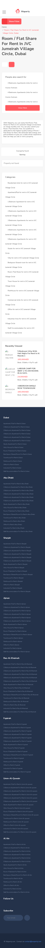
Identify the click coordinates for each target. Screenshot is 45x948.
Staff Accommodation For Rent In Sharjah (16, 591)
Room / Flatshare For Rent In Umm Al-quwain (18, 811)
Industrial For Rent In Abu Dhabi (13, 528)
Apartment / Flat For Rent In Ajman (14, 604)
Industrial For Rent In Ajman (12, 648)
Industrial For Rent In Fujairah (12, 768)
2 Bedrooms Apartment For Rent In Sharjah (17, 551)
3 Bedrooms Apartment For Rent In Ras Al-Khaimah (20, 674)
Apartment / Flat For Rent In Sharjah (14, 544)
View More (22, 108)
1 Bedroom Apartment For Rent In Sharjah (16, 547)
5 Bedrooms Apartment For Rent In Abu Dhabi (18, 501)
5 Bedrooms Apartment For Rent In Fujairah (17, 741)
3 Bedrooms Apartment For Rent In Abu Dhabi (18, 494)
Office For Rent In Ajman (11, 645)
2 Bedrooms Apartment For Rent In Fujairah (17, 731)
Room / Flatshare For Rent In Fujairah (15, 751)
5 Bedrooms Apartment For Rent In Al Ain (16, 861)
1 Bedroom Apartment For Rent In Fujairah (17, 728)
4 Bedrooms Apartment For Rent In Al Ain (16, 858)
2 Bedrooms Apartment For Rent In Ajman (17, 611)
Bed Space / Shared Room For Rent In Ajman (17, 635)
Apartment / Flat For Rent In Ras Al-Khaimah (17, 664)
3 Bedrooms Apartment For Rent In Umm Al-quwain (20, 795)
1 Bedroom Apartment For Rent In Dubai (16, 427)
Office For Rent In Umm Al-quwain (14, 825)
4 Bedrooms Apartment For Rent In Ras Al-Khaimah (20, 678)
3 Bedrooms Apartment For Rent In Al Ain (16, 855)
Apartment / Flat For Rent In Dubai (14, 423)
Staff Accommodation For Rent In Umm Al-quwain (19, 832)
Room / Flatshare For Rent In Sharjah (15, 571)
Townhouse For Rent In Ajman (13, 638)
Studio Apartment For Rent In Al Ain (15, 865)
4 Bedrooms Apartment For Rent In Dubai (16, 437)
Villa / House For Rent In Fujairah (14, 748)
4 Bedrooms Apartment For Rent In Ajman (17, 618)
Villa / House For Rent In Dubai (13, 447)
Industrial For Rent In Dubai (12, 468)
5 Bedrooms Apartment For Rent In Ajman (17, 621)
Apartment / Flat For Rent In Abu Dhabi (16, 484)
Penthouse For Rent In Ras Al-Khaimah (15, 701)
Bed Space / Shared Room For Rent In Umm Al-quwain (21, 815)
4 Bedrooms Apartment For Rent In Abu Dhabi (18, 497)
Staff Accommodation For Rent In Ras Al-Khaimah (19, 712)
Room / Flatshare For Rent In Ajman (15, 631)
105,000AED (23, 359)
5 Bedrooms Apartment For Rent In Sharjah (17, 561)
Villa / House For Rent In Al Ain (13, 868)
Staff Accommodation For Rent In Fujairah (17, 772)
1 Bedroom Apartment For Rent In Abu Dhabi (18, 487)
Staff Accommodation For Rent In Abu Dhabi (18, 531)
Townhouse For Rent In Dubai (13, 458)
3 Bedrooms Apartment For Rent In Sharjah (17, 554)
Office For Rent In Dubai (11, 464)
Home (4, 27)
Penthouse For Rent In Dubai (12, 461)
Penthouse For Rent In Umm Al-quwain (16, 822)
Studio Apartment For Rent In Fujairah (15, 745)
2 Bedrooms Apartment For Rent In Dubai (16, 430)
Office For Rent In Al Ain (11, 885)
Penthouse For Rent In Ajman (12, 641)
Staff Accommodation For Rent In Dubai (16, 471)
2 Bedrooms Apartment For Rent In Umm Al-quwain (20, 791)
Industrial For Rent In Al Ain (12, 889)
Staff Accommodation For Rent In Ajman (16, 652)
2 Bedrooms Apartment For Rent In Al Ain (16, 851)
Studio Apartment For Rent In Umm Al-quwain (18, 805)
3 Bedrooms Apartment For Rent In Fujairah (17, 734)
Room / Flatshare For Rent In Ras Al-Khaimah (18, 691)
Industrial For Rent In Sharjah (12, 588)
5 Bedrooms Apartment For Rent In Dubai (16, 441)
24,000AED (23, 376)
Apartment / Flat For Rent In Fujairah (15, 724)
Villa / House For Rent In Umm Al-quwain (16, 808)
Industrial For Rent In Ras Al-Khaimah (15, 708)
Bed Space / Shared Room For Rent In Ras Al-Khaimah (20, 695)
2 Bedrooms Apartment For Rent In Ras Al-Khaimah (20, 671)
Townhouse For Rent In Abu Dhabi (14, 518)
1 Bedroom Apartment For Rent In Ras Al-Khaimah (19, 667)
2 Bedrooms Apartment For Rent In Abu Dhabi (18, 490)
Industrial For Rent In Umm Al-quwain (15, 829)
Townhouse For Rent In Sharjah (13, 578)
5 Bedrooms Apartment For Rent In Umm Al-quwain (20, 801)
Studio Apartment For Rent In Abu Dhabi (16, 504)
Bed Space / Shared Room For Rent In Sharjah (18, 574)
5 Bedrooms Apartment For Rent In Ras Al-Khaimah (20, 681)
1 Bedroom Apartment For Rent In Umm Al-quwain (19, 788)
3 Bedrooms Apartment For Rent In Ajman (17, 614)
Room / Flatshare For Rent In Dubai (14, 451)
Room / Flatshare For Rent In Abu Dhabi (16, 511)
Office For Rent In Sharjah (11, 585)
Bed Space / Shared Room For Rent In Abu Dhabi (19, 514)
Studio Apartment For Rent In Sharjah (15, 564)
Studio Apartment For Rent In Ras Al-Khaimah (18, 684)
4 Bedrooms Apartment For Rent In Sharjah (17, 557)
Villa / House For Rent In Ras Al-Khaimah (16, 688)
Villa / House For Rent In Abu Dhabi (14, 508)
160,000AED (23, 392)
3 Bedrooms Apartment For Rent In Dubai (16, 434)
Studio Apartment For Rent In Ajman (15, 624)
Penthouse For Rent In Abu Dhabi (14, 521)
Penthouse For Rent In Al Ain (12, 882)
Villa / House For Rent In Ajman (13, 628)
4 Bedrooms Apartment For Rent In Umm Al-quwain (20, 798)
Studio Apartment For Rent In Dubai (15, 444)
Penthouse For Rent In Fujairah (13, 762)
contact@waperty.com (33, 941)
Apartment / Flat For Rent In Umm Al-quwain (17, 784)
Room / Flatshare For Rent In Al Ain (14, 872)
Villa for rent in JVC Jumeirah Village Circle (23, 258)
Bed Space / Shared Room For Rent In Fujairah (18, 755)
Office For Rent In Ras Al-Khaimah (14, 705)
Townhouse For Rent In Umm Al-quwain (16, 818)
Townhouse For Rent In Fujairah (13, 758)
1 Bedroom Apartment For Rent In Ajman (16, 607)
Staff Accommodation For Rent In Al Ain (16, 892)
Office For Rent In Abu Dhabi (12, 524)
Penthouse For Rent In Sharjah (13, 581)
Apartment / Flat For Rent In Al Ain (14, 844)
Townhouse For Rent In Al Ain (13, 878)
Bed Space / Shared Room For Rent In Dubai (17, 454)
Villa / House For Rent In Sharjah (13, 568)
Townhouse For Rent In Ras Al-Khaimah (16, 698)
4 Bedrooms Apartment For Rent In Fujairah (17, 738)
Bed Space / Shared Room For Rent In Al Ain (17, 875)
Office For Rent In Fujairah (11, 765)
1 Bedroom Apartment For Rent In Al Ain (16, 848)
